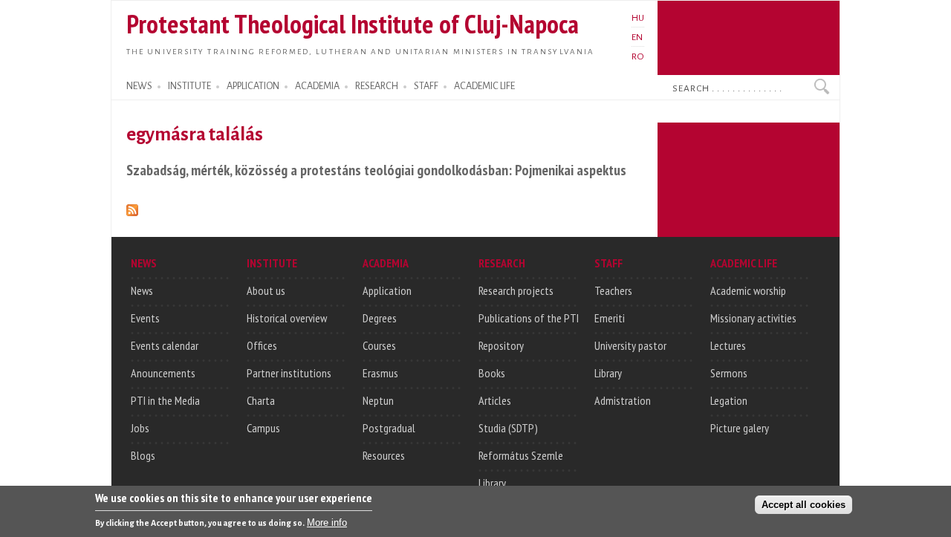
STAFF (426, 86)
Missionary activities (753, 317)
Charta (261, 400)
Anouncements (163, 372)
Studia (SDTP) (508, 427)
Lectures (728, 345)
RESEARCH (376, 86)
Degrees (380, 317)
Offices (262, 345)
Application (387, 290)
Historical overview (287, 317)
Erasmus (380, 372)
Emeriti (609, 317)
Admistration (622, 400)
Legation (728, 400)
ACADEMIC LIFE (484, 86)
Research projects (516, 290)
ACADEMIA (317, 86)
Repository (501, 345)
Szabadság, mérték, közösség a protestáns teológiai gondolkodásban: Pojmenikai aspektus (376, 169)
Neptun (378, 400)
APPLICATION (253, 86)
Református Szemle (520, 455)
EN (637, 37)
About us (266, 290)
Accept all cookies (803, 504)
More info (327, 522)
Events (145, 317)
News (142, 290)
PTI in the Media (165, 400)
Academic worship (748, 290)
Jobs (140, 427)
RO (638, 56)
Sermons (728, 372)
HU (638, 18)
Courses (379, 345)
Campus (263, 427)
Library (492, 482)
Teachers (613, 290)
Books (491, 372)
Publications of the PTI (528, 317)
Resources (384, 455)
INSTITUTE (189, 86)
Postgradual (389, 427)
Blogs (143, 455)
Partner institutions (289, 372)
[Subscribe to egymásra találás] (132, 207)
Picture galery (739, 427)
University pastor (630, 345)
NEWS (139, 86)
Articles (494, 400)
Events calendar (164, 345)
